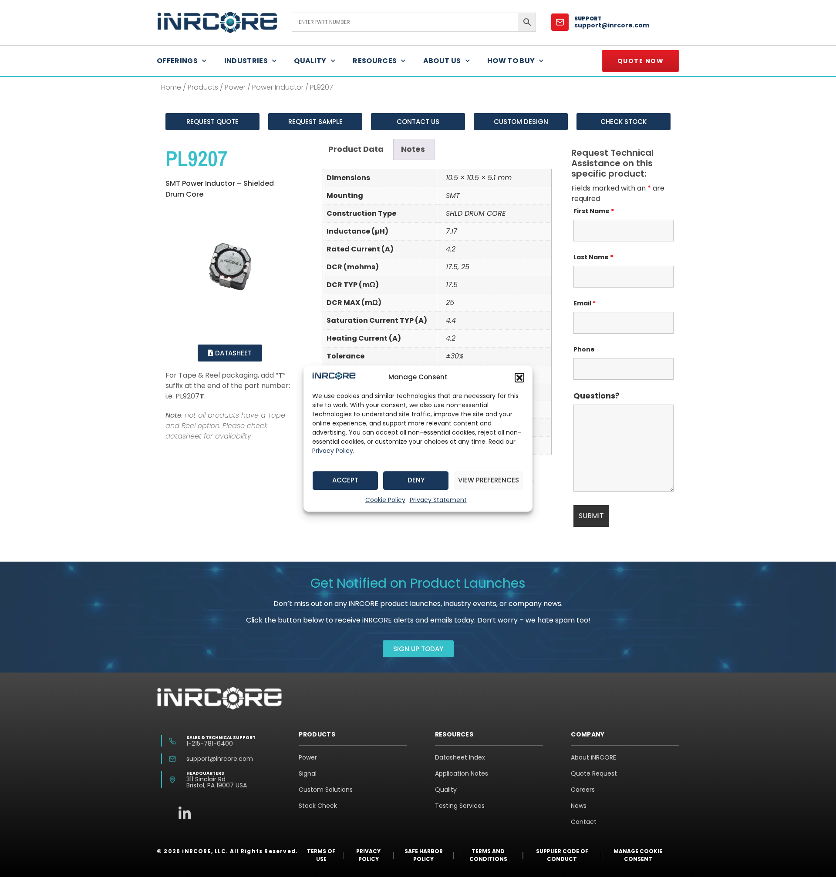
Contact (584, 821)
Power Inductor (277, 87)
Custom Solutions (326, 789)
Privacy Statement (438, 499)
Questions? (596, 396)
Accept (345, 480)
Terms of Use (321, 855)
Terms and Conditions (488, 855)
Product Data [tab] (356, 149)
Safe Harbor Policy (424, 855)
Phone (584, 349)
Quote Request (594, 773)
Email (584, 303)
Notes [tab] (413, 149)
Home (171, 87)
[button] (519, 377)
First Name (593, 211)
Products (203, 87)
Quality (310, 61)
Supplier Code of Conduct (562, 855)
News (579, 805)
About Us (442, 61)
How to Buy (511, 61)
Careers (583, 789)
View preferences (488, 480)
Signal (308, 773)
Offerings (177, 61)
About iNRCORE (593, 757)
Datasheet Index (460, 757)
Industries (246, 61)
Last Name (593, 257)
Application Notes (461, 773)
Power (235, 87)
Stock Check (318, 805)
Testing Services (460, 805)
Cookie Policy (385, 499)
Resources (375, 61)
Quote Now (640, 61)
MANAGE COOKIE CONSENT (638, 855)
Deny (416, 480)
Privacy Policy (332, 450)
